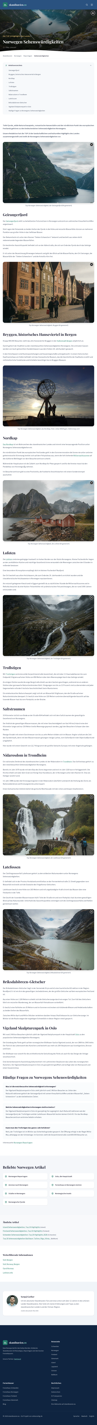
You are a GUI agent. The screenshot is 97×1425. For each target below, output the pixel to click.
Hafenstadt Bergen (64, 341)
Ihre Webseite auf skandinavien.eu (63, 1404)
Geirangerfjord (12, 221)
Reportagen (28, 56)
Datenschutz (55, 1392)
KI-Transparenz (56, 1396)
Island (53, 1362)
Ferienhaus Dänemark (10, 1400)
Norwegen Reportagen (23, 1142)
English (91, 1416)
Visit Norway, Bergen (11, 1264)
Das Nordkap (8, 444)
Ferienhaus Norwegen (10, 1392)
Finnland (54, 1354)
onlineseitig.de (37, 1416)
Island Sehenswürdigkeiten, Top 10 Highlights (21, 1227)
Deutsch (84, 1416)
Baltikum (54, 1375)
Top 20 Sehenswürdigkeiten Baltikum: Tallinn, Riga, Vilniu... (27, 1238)
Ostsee (54, 1371)
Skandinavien (7, 56)
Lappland (54, 1366)
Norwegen (18, 56)
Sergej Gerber (27, 1296)
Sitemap (54, 1400)
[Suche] (87, 5)
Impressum (55, 1388)
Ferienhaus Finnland (10, 1396)
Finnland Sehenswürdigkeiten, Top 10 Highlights (22, 1231)
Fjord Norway (8, 1268)
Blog (4, 1404)
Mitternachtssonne (81, 455)
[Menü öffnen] (91, 4)
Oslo (77, 1034)
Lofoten (9, 559)
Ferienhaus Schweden (10, 1388)
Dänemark (54, 1358)
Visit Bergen (8, 1260)
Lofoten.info (8, 1272)
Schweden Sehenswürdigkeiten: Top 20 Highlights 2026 (25, 1234)
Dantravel (17, 1359)
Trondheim (67, 761)
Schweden (55, 1346)
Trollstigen (10, 674)
